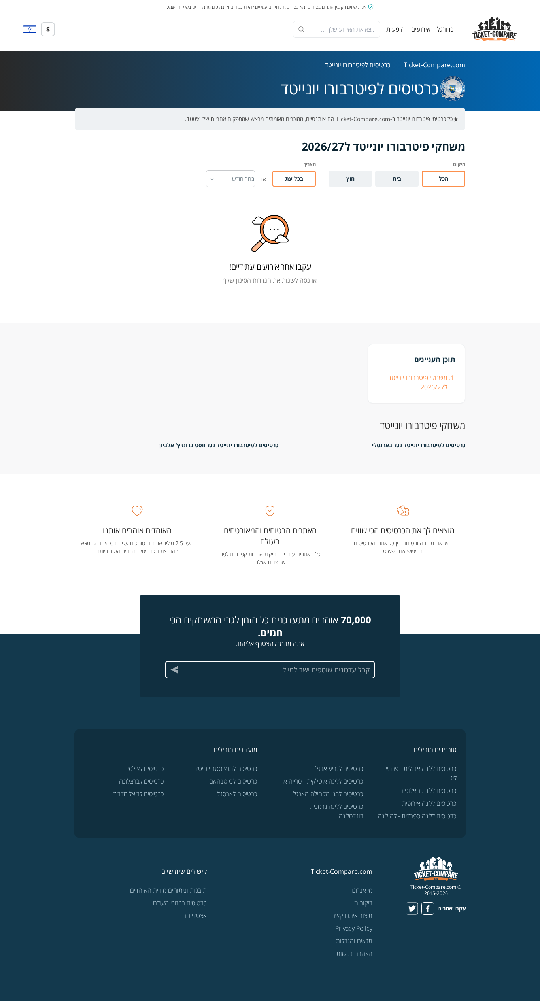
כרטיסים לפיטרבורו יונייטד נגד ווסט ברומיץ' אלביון (218, 445)
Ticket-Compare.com (434, 64)
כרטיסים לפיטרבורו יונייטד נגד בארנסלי (418, 445)
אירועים (420, 29)
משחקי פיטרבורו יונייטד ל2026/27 (417, 382)
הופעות (395, 29)
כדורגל (445, 29)
